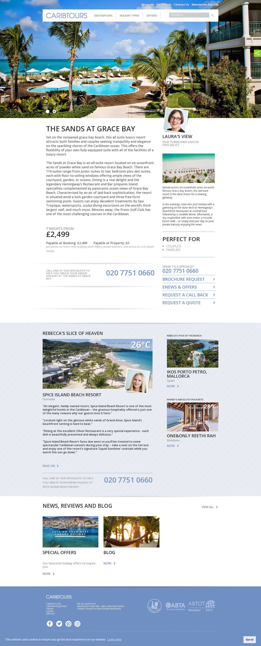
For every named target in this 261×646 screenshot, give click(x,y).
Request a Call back (185, 294)
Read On (49, 466)
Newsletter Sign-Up (205, 4)
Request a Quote (181, 302)
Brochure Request (183, 279)
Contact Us (181, 4)
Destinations (103, 15)
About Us (147, 4)
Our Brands (163, 4)
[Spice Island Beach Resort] (98, 387)
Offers (152, 15)
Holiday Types (129, 15)
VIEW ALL (208, 507)
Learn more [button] (114, 639)
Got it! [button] (250, 639)
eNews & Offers (179, 287)
